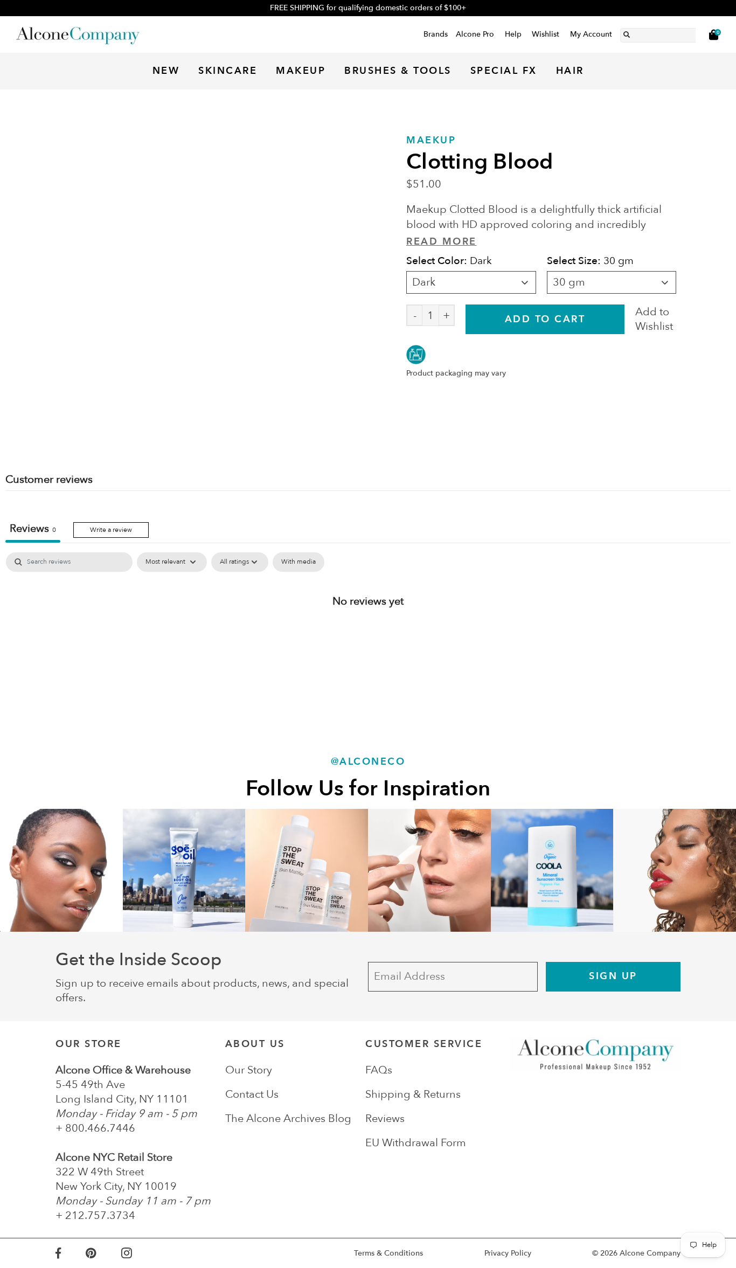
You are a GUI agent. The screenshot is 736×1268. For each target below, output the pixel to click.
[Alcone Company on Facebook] (70, 1253)
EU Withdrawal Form (415, 1142)
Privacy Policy (507, 1253)
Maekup (431, 140)
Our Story (248, 1070)
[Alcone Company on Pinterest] (103, 1253)
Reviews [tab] (33, 528)
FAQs (378, 1070)
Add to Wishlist (654, 319)
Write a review (111, 529)
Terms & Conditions (388, 1253)
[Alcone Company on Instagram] (139, 1253)
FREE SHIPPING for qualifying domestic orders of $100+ (368, 8)
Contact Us (252, 1094)
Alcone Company (650, 1253)
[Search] (626, 33)
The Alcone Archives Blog (288, 1118)
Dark (423, 282)
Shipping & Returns (413, 1094)
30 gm (569, 282)
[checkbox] (298, 562)
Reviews (385, 1118)
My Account (591, 34)
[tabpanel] (368, 636)
